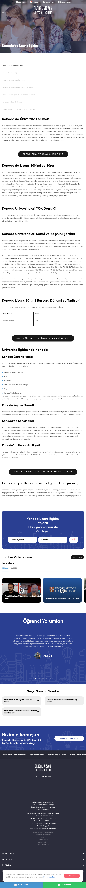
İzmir (43, 837)
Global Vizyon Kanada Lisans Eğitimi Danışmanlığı (19, 109)
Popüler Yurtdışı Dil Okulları (57, 755)
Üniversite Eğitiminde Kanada (12, 102)
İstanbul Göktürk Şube (43, 835)
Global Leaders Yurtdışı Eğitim (43, 832)
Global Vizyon (8, 853)
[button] (35, 678)
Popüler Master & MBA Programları (13, 755)
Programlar (7, 859)
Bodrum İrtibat (43, 839)
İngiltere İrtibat (43, 842)
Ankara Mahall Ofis (43, 844)
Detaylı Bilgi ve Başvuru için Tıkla (43, 154)
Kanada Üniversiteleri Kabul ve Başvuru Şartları (18, 87)
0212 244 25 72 (48, 816)
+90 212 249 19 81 (50, 818)
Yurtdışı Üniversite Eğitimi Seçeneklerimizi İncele (43, 472)
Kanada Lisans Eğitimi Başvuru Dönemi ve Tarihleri (19, 95)
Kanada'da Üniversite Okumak (13, 66)
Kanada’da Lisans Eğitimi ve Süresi (14, 73)
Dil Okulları (6, 865)
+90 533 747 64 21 (36, 823)
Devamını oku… (49, 877)
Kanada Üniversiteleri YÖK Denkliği (14, 80)
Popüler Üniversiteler (37, 755)
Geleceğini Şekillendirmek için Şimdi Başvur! (43, 338)
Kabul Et (71, 876)
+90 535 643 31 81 (36, 828)
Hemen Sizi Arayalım (69, 738)
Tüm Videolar (77, 557)
